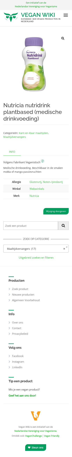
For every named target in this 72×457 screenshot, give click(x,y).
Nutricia (34, 195)
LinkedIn (17, 367)
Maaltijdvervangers (14, 136)
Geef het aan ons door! (22, 395)
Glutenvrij (35, 182)
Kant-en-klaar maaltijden (33, 133)
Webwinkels (37, 188)
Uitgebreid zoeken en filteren (36, 257)
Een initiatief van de (36, 4)
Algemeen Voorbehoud (26, 300)
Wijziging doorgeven (56, 211)
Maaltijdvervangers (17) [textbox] (35, 248)
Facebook (18, 356)
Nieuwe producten (23, 294)
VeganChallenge (33, 435)
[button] (63, 38)
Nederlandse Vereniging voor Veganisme (35, 430)
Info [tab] (12, 151)
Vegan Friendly (51, 435)
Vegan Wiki (38, 14)
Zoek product (20, 289)
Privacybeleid (20, 333)
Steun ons (37, 447)
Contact (16, 328)
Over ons (17, 322)
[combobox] (36, 249)
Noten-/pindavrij (53, 182)
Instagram (18, 361)
